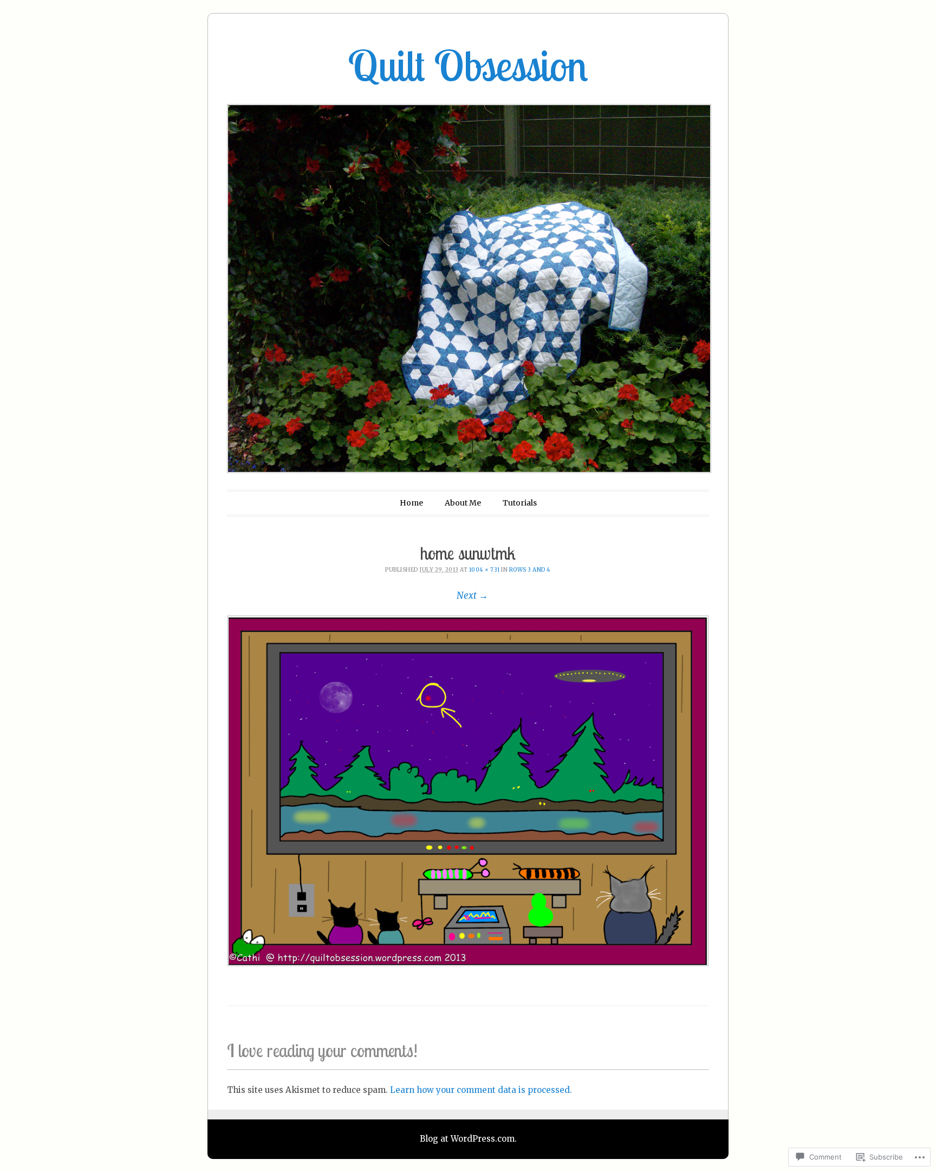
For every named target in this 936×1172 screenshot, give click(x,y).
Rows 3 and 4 (530, 569)
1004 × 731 (484, 569)
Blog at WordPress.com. (468, 1139)
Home (411, 503)
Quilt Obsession (468, 65)
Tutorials (520, 503)
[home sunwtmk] (468, 791)
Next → (472, 595)
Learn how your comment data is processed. (481, 1090)
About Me (463, 503)
